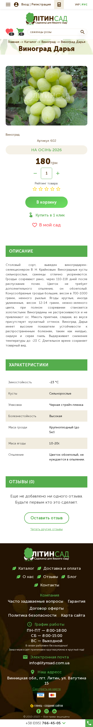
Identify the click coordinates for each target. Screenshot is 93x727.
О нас (28, 577)
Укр (77, 4)
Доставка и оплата (62, 569)
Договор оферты (46, 608)
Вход (25, 4)
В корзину (46, 202)
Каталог (30, 42)
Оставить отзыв (46, 518)
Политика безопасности (32, 615)
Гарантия (76, 601)
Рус (84, 4)
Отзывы (50, 577)
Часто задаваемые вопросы (35, 601)
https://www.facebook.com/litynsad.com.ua (38, 711)
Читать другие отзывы (46, 529)
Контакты (49, 585)
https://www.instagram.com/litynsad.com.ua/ (46, 711)
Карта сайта (73, 615)
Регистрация (41, 4)
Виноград (48, 42)
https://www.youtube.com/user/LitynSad (54, 711)
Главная (13, 42)
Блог (72, 577)
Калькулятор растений (59, 4)
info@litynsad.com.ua (49, 663)
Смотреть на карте (47, 689)
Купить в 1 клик (50, 215)
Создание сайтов (53, 706)
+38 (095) (43, 723)
